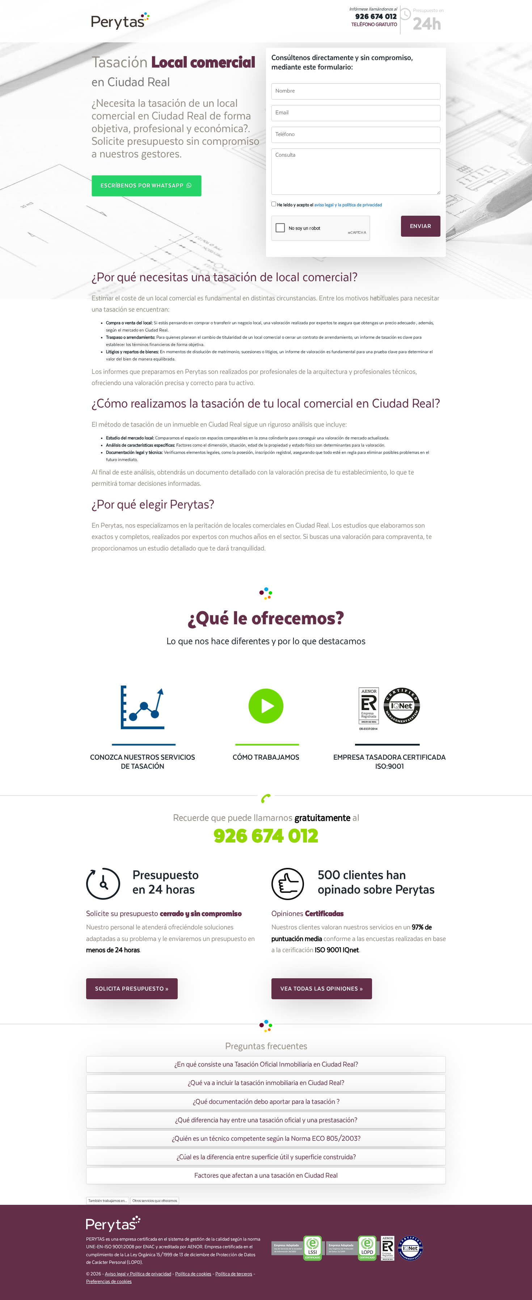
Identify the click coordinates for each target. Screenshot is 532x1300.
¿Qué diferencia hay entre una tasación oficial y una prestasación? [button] (266, 1120)
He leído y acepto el (329, 204)
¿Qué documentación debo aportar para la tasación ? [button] (266, 1102)
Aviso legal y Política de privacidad (138, 1274)
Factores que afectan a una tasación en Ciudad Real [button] (266, 1175)
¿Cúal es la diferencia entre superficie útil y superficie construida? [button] (266, 1157)
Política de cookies (193, 1274)
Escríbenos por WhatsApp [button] (143, 185)
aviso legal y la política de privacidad (348, 204)
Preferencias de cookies (109, 1281)
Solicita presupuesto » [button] (132, 988)
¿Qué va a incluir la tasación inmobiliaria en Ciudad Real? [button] (266, 1083)
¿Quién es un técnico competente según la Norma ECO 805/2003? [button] (266, 1139)
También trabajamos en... (107, 1201)
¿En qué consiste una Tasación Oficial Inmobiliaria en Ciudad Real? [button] (266, 1064)
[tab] (266, 1064)
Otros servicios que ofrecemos (154, 1201)
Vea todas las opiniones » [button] (321, 988)
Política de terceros (233, 1274)
